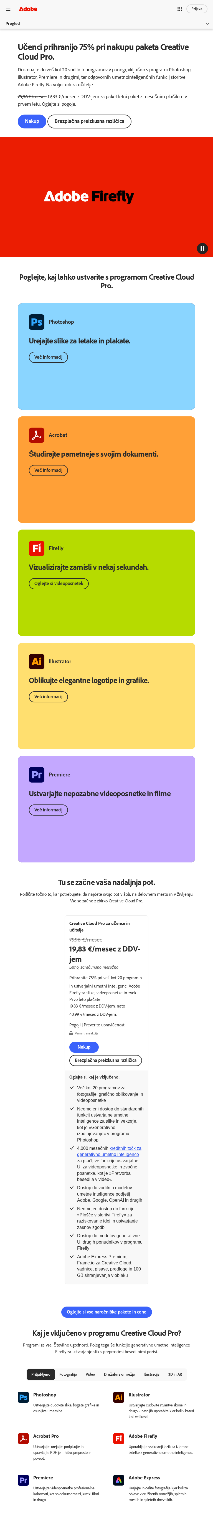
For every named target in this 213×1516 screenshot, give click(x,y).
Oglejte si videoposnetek (58, 583)
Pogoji (75, 1024)
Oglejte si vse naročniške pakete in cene (106, 1312)
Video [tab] (90, 1374)
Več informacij (48, 357)
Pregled (13, 23)
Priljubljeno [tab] (40, 1374)
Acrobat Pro (46, 1436)
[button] (179, 8)
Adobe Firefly (143, 1436)
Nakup (32, 121)
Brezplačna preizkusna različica (89, 121)
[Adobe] (28, 8)
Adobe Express (144, 1478)
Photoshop (44, 1395)
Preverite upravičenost (104, 1024)
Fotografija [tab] (68, 1374)
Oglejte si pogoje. (59, 104)
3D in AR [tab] (175, 1374)
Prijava (196, 8)
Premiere (43, 1478)
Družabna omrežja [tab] (119, 1374)
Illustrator (139, 1395)
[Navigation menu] (8, 8)
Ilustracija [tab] (151, 1374)
